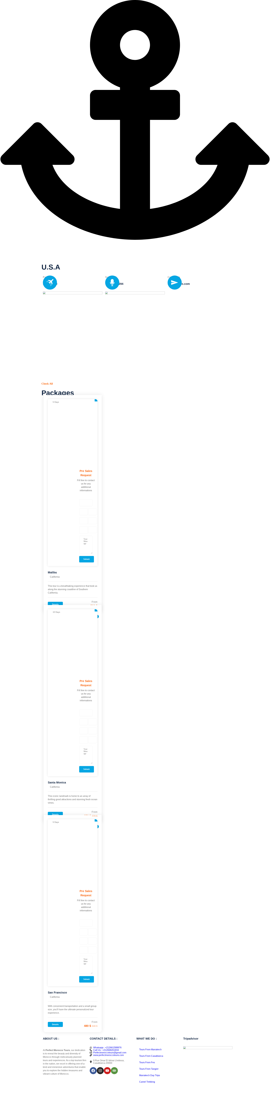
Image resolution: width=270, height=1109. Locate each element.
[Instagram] (100, 1070)
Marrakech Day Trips (149, 1075)
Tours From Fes (147, 1062)
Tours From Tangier (148, 1069)
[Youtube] (107, 1070)
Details (55, 604)
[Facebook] (93, 1070)
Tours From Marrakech (150, 1049)
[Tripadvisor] (114, 1070)
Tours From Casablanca (151, 1056)
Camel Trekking (147, 1082)
